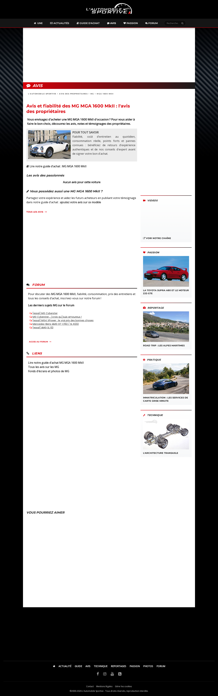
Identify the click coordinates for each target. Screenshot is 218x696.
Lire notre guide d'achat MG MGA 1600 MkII (56, 363)
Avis (113, 23)
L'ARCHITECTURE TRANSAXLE (160, 453)
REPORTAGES (118, 666)
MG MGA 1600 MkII (63, 294)
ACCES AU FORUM (38, 342)
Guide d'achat (89, 23)
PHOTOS (148, 666)
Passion (132, 23)
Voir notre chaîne (158, 238)
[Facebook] (98, 673)
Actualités (61, 23)
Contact (90, 686)
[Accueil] (54, 666)
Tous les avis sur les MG (43, 367)
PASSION (135, 666)
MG (92, 94)
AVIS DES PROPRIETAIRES (73, 94)
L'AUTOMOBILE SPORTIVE (42, 94)
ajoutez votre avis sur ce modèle (80, 202)
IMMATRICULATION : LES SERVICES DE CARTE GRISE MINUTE (165, 399)
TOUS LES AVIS (34, 212)
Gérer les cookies (123, 686)
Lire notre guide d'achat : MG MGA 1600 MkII (58, 166)
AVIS (87, 666)
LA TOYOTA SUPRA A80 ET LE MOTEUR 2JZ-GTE (166, 292)
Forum (153, 23)
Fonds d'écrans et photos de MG (48, 371)
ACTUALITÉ (65, 666)
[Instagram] (104, 673)
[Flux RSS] (119, 673)
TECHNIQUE (100, 666)
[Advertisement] (109, 55)
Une (40, 23)
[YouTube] (112, 673)
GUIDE (78, 666)
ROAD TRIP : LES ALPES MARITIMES (164, 345)
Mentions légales (104, 686)
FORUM (161, 666)
